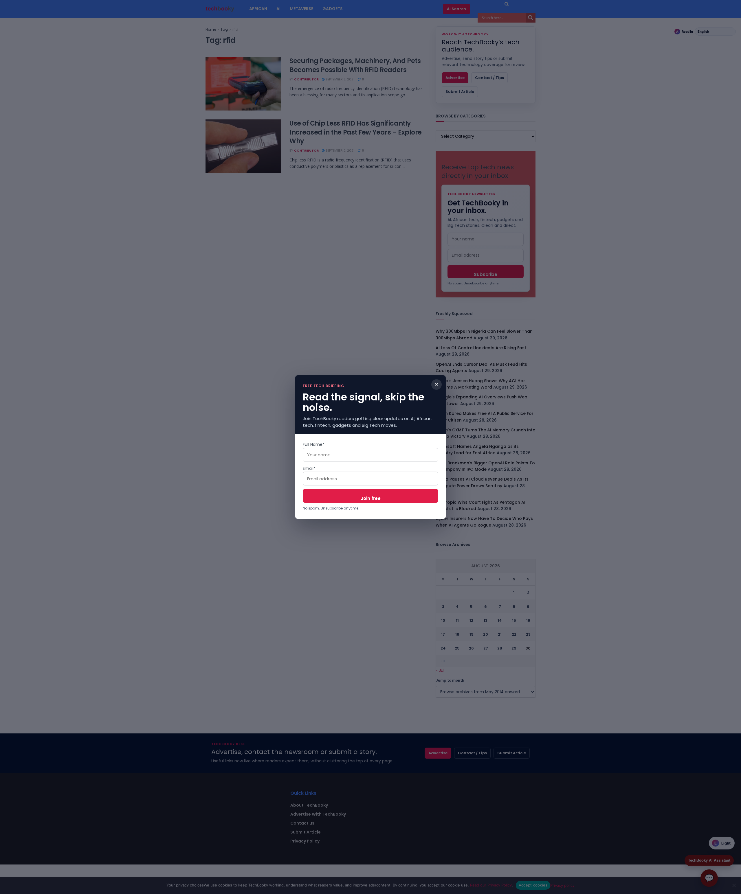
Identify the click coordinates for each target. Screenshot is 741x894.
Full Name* (313, 444)
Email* (309, 468)
